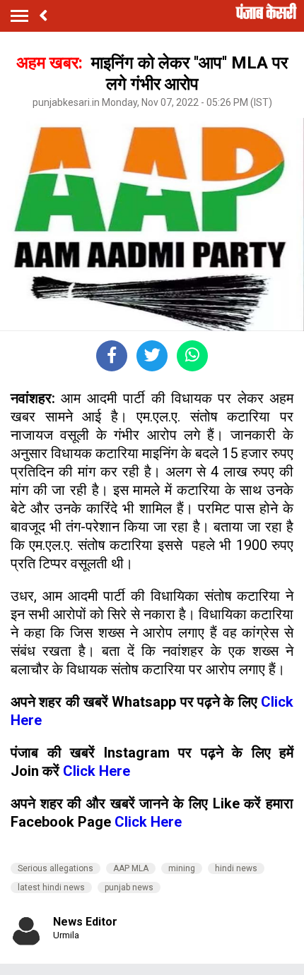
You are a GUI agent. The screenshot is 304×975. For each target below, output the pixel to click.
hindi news (236, 868)
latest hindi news (51, 887)
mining (181, 868)
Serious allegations (55, 868)
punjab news (129, 887)
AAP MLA (130, 868)
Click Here (96, 770)
